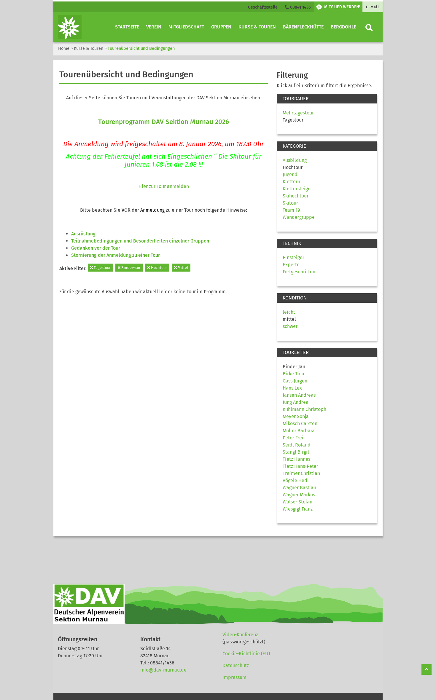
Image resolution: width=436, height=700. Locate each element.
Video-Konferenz (240, 634)
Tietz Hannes (296, 459)
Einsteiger (293, 257)
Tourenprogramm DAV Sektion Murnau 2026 (163, 122)
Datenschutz (235, 665)
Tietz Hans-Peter (300, 466)
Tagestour (102, 267)
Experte (291, 264)
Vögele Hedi (296, 480)
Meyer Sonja (296, 416)
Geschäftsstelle (263, 7)
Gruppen (221, 27)
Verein (153, 27)
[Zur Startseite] (70, 27)
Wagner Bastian (299, 487)
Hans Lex (292, 388)
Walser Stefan (297, 502)
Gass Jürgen (295, 381)
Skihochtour (295, 196)
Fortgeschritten (299, 272)
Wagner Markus (299, 495)
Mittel (182, 267)
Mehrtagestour (298, 113)
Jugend (290, 174)
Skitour (290, 203)
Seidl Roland (297, 445)
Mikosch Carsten (300, 423)
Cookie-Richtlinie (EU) (246, 653)
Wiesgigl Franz (298, 509)
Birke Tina (293, 374)
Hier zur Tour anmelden (164, 186)
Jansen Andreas (299, 395)
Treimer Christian (301, 473)
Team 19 (291, 210)
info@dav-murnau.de (163, 670)
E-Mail (372, 7)
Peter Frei (293, 438)
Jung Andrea (295, 402)
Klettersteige (297, 189)
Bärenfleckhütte (303, 27)
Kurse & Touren (257, 27)
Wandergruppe (299, 217)
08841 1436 (300, 7)
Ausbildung (295, 160)
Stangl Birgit (296, 452)
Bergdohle (343, 27)
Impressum (234, 677)
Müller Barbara (299, 430)
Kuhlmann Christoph (304, 409)
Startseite (127, 27)
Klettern (291, 181)
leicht (289, 312)
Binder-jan (130, 267)
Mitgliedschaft (186, 27)
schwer (290, 326)
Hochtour (158, 267)
